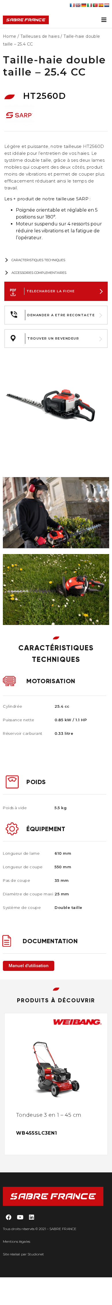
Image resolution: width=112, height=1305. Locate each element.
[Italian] (89, 5)
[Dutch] (106, 5)
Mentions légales (16, 1241)
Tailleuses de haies (39, 36)
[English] (77, 5)
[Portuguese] (95, 5)
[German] (83, 5)
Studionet (36, 1254)
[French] (72, 5)
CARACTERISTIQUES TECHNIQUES (38, 260)
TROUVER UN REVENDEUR (53, 338)
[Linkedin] (31, 1217)
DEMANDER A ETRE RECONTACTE (61, 315)
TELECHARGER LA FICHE (50, 291)
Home (9, 36)
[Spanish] (100, 5)
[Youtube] (20, 1217)
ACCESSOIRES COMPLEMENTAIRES (38, 273)
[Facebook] (8, 1217)
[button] (28, 966)
